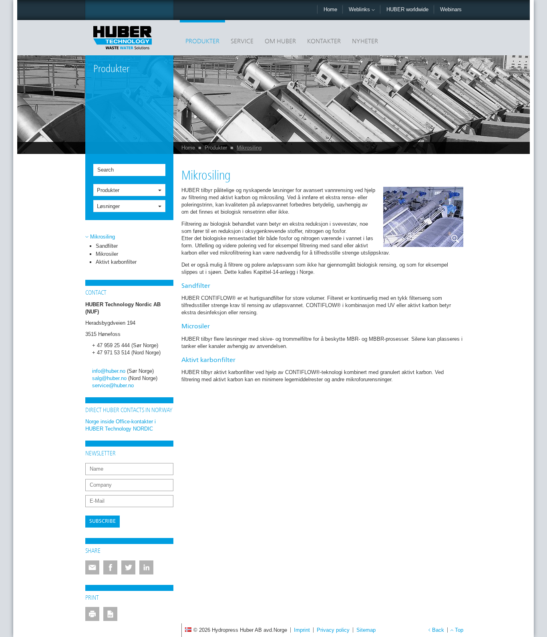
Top (459, 630)
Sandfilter (107, 246)
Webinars (451, 9)
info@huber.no (108, 371)
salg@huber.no (109, 378)
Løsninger (108, 206)
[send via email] (92, 567)
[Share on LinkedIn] (146, 567)
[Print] (92, 614)
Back (438, 630)
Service (242, 41)
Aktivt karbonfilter (116, 262)
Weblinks (360, 9)
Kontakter (324, 41)
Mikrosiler (107, 254)
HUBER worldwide (407, 9)
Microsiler (195, 327)
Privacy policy (333, 630)
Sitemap (366, 630)
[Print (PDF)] (110, 614)
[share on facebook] (110, 567)
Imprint (302, 630)
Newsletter (100, 454)
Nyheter (365, 41)
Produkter (202, 41)
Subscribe (102, 521)
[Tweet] (128, 567)
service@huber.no (113, 385)
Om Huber (280, 41)
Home (330, 9)
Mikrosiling (249, 148)
